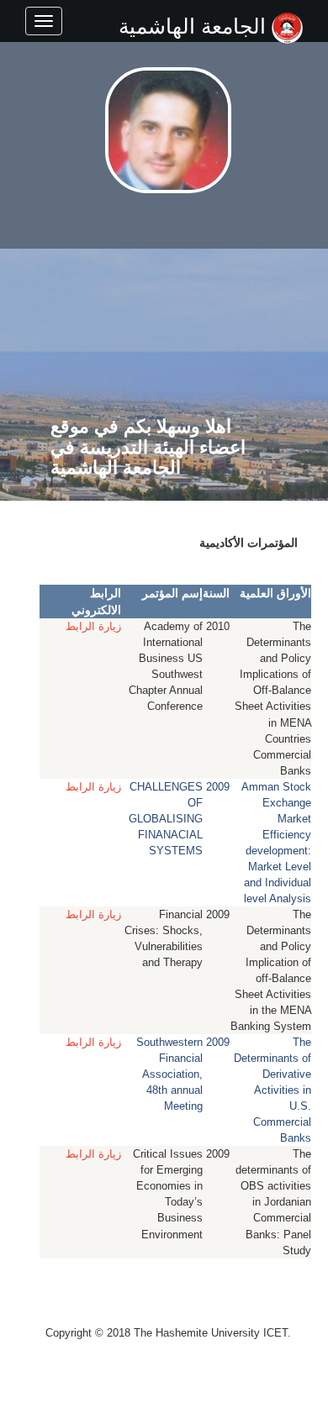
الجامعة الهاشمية (195, 26)
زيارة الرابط (93, 626)
